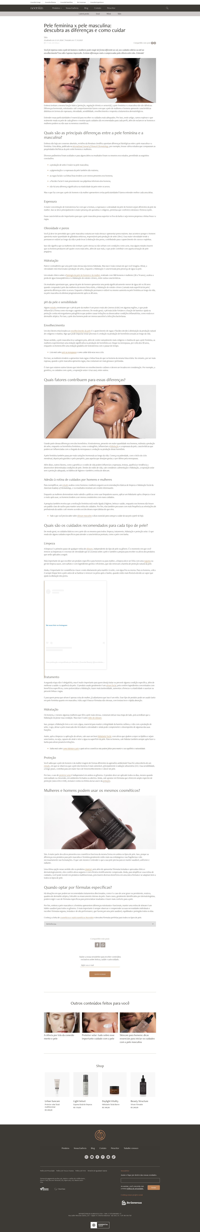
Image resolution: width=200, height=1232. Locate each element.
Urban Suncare (52, 1101)
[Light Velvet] (85, 1084)
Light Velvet (79, 1101)
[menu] (100, 1148)
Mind (109, 13)
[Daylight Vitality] (114, 1084)
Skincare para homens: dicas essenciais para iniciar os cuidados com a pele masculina (137, 1038)
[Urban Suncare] (57, 1084)
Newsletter (125, 1171)
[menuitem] (65, 1148)
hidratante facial (104, 736)
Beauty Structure (139, 1101)
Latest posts (84, 13)
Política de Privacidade (47, 1171)
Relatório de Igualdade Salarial (97, 1171)
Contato (97, 8)
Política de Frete (80, 1171)
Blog (86, 8)
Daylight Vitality (110, 1101)
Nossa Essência (72, 8)
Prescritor (111, 8)
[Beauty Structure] (143, 1084)
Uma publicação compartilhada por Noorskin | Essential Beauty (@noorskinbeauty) (76, 662)
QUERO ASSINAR (100, 974)
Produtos (56, 8)
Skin (119, 13)
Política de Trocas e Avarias (65, 1171)
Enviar (154, 1187)
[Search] (167, 8)
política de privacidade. (135, 1188)
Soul (98, 13)
